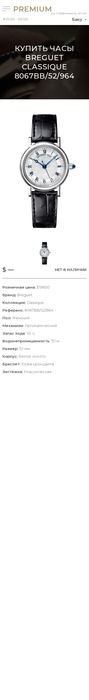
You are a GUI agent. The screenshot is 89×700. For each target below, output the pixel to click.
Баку (77, 19)
